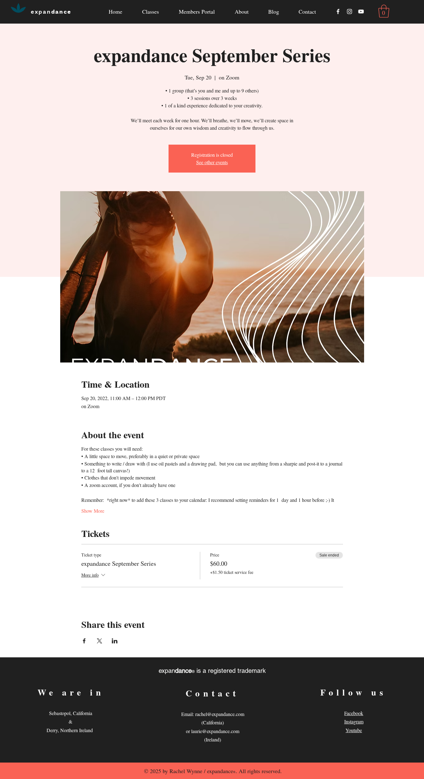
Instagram (353, 721)
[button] (241, 12)
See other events (212, 162)
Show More (92, 510)
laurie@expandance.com (215, 731)
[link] (383, 11)
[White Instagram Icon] (349, 11)
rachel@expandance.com (219, 714)
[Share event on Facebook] (84, 640)
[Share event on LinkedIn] (115, 640)
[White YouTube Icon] (361, 11)
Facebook (353, 713)
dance (51, 11)
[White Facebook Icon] (338, 11)
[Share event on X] (99, 640)
